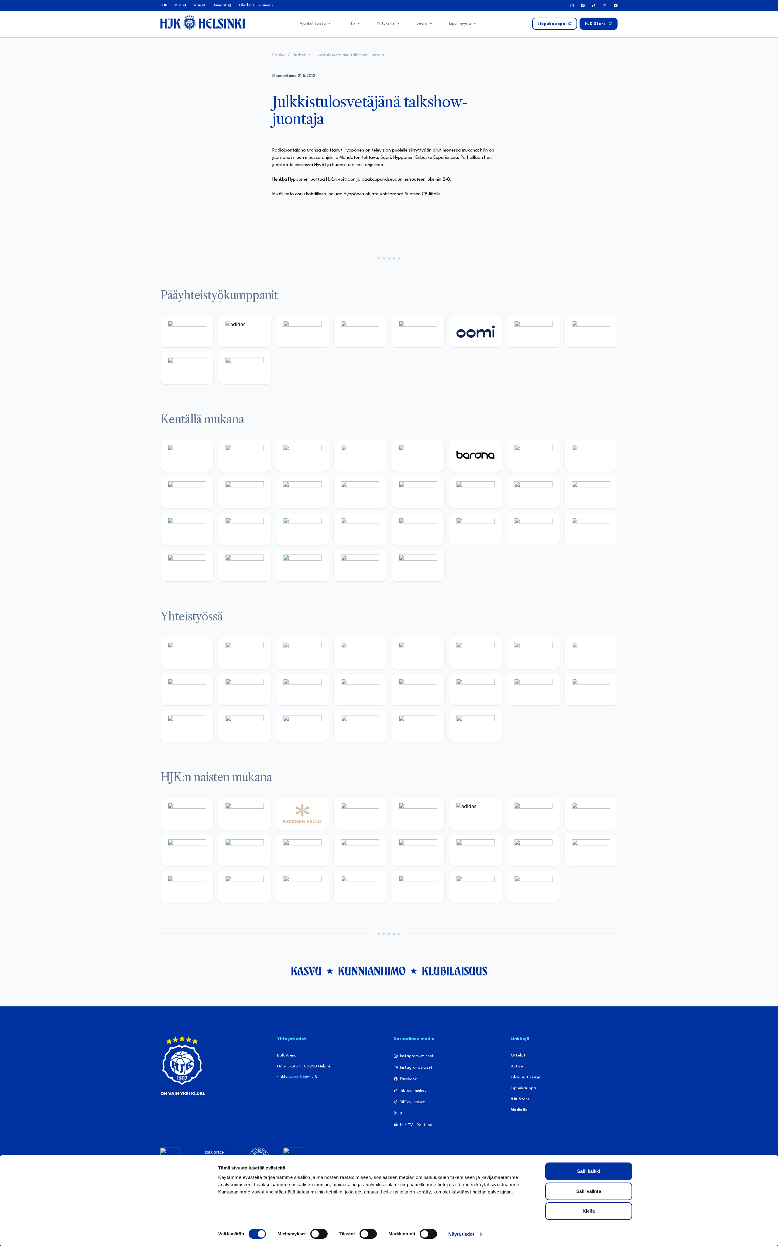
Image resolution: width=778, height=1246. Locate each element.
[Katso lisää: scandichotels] (417, 565)
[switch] (319, 1234)
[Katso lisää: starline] (475, 492)
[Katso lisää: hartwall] (302, 331)
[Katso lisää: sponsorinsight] (475, 726)
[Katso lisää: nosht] (302, 653)
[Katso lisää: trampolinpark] (186, 653)
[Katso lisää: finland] (475, 850)
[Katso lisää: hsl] (360, 528)
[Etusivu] (202, 22)
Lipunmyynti (460, 24)
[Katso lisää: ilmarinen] (533, 492)
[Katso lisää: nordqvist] (417, 456)
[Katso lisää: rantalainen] (244, 813)
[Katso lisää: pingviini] (302, 456)
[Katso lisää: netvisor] (244, 565)
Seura (422, 24)
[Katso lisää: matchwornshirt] (591, 689)
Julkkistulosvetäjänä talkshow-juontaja (348, 55)
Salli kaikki (588, 1171)
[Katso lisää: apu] (360, 492)
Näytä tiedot (461, 1234)
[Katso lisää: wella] (302, 850)
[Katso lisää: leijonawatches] (302, 492)
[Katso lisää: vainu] (533, 813)
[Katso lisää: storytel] (591, 456)
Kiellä (589, 1211)
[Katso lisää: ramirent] (302, 528)
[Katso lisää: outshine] (302, 689)
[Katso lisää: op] (360, 331)
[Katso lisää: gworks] (533, 689)
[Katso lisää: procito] (360, 726)
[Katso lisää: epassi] (360, 850)
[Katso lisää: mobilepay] (186, 456)
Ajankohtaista (313, 24)
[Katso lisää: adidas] (244, 331)
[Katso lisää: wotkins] (533, 653)
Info (351, 24)
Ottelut (518, 1055)
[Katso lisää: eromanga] (360, 653)
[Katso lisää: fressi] (244, 850)
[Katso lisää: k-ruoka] (591, 528)
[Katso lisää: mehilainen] (244, 368)
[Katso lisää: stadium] (186, 368)
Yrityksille (386, 24)
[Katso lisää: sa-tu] (244, 689)
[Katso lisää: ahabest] (186, 726)
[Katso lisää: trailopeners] (360, 456)
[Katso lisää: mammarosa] (417, 726)
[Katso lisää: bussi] (591, 492)
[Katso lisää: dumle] (475, 528)
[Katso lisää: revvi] (186, 331)
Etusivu (278, 55)
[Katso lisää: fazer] (417, 528)
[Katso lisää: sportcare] (244, 726)
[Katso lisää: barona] (475, 456)
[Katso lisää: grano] (533, 528)
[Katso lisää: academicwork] (186, 528)
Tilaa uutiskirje (525, 1077)
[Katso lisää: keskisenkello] (302, 813)
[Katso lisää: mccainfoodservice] (475, 653)
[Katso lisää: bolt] (533, 331)
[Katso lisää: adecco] (533, 456)
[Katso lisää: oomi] (475, 331)
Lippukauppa (523, 1088)
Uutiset (299, 55)
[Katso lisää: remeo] (360, 565)
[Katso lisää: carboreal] (244, 456)
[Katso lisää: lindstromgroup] (186, 689)
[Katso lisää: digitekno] (186, 492)
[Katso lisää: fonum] (591, 813)
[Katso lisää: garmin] (360, 689)
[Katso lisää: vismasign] (302, 565)
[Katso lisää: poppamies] (244, 653)
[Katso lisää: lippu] (475, 689)
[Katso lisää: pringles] (591, 653)
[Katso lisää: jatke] (244, 492)
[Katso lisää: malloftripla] (244, 528)
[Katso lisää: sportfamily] (417, 689)
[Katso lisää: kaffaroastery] (417, 653)
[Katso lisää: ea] (186, 565)
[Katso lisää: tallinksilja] (591, 331)
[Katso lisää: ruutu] (417, 331)
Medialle (519, 1110)
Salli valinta (588, 1191)
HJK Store (520, 1099)
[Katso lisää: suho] (302, 726)
